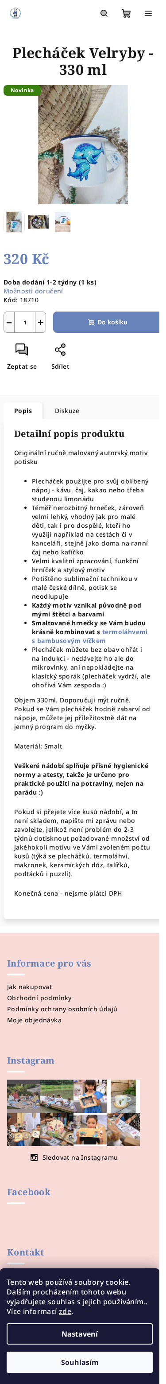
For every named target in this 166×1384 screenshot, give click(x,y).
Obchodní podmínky (39, 998)
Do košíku (112, 322)
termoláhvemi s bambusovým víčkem (90, 636)
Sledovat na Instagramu (80, 1157)
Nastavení (80, 1334)
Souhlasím (80, 1362)
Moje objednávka (34, 1020)
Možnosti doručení (33, 291)
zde (65, 1311)
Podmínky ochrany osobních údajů (62, 1009)
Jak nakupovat (29, 986)
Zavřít (79, 353)
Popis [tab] (23, 410)
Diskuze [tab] (67, 410)
